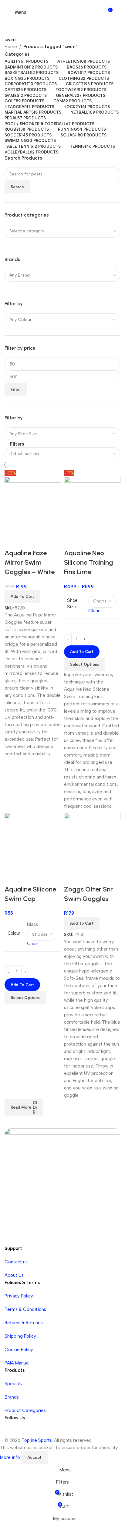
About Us (14, 1275)
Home (11, 46)
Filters (17, 444)
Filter (16, 389)
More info (10, 1457)
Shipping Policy (20, 1336)
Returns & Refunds (24, 1323)
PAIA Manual (17, 1363)
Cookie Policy (19, 1349)
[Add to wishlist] (88, 541)
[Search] (117, 12)
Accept (34, 1457)
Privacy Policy (19, 1296)
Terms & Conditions (25, 1309)
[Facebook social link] (11, 1430)
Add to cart (81, 651)
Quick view (71, 541)
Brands (12, 1397)
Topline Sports (37, 1440)
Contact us (16, 1262)
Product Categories (25, 1410)
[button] (82, 923)
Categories (17, 54)
